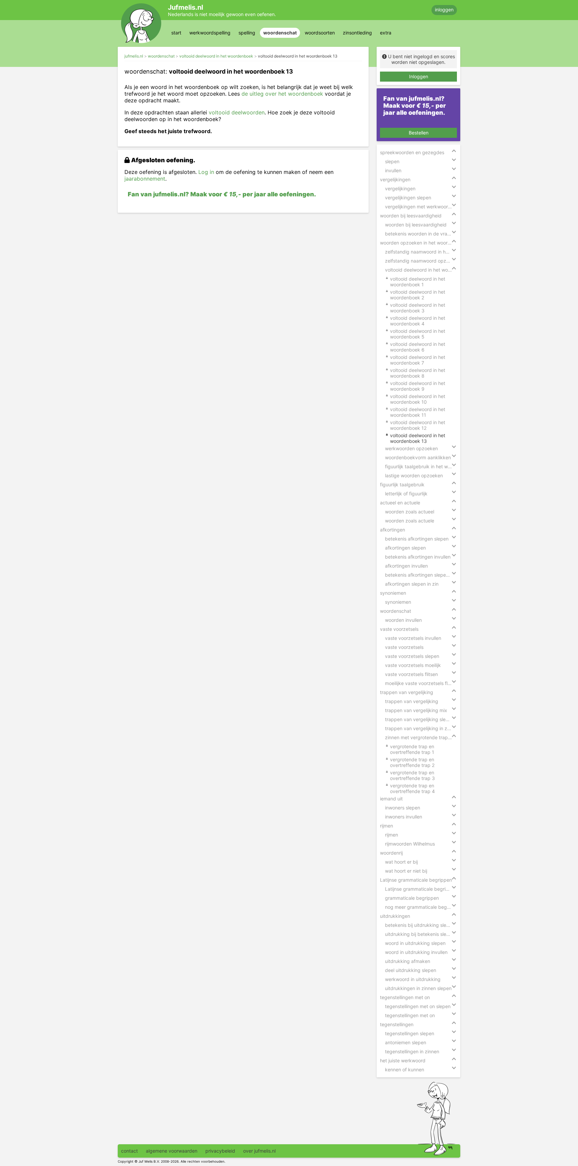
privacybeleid (220, 1151)
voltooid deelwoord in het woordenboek (216, 56)
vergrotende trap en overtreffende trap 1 (412, 749)
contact (129, 1151)
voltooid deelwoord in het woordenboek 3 (417, 307)
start (176, 32)
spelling (246, 32)
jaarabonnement (144, 178)
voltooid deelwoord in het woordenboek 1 (417, 281)
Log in (206, 172)
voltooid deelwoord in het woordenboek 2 (417, 294)
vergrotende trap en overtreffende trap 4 (412, 788)
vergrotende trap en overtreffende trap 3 (412, 775)
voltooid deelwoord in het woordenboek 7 (417, 360)
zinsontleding (357, 32)
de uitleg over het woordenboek (282, 93)
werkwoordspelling (209, 32)
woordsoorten (320, 32)
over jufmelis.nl (259, 1151)
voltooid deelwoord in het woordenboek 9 (417, 386)
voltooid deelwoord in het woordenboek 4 (417, 320)
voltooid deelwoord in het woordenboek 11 (417, 412)
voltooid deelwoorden (237, 112)
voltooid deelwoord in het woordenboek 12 (417, 425)
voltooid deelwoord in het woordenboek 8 (417, 373)
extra (385, 32)
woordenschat (280, 32)
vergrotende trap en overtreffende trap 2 (412, 762)
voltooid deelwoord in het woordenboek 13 (298, 56)
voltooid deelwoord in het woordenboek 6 (417, 347)
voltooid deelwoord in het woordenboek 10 (417, 399)
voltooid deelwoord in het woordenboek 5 (417, 333)
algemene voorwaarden (171, 1151)
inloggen (444, 9)
